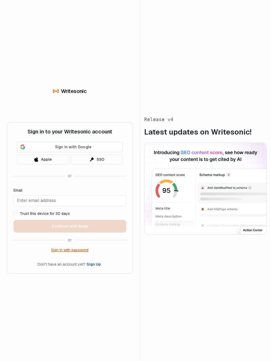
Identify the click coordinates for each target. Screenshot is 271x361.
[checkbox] (15, 213)
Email (17, 190)
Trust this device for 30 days (45, 213)
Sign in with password (69, 250)
